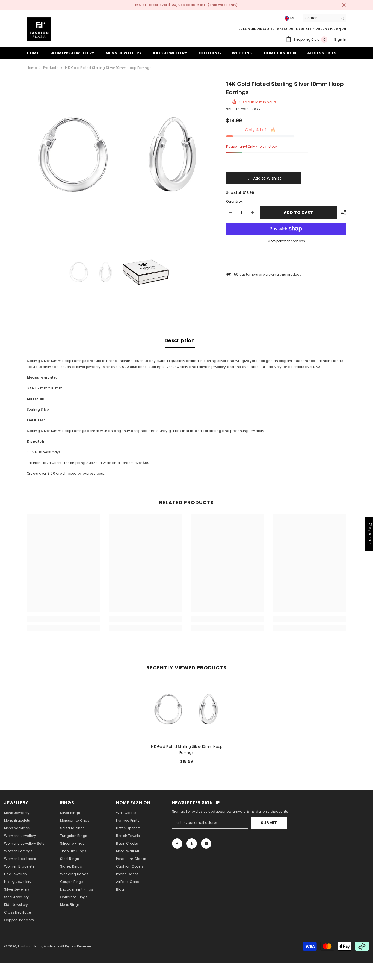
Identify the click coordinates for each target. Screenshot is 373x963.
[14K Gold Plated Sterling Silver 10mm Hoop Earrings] (186, 709)
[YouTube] (206, 843)
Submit (269, 822)
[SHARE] (341, 212)
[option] (118, 155)
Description (180, 340)
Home (32, 67)
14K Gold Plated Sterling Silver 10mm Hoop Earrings (187, 749)
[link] (63, 619)
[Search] (324, 18)
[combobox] (320, 18)
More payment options (286, 241)
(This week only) (223, 4)
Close (344, 5)
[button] (263, 178)
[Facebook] (177, 843)
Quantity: (234, 201)
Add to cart (298, 212)
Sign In (340, 39)
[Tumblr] (192, 843)
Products (50, 67)
